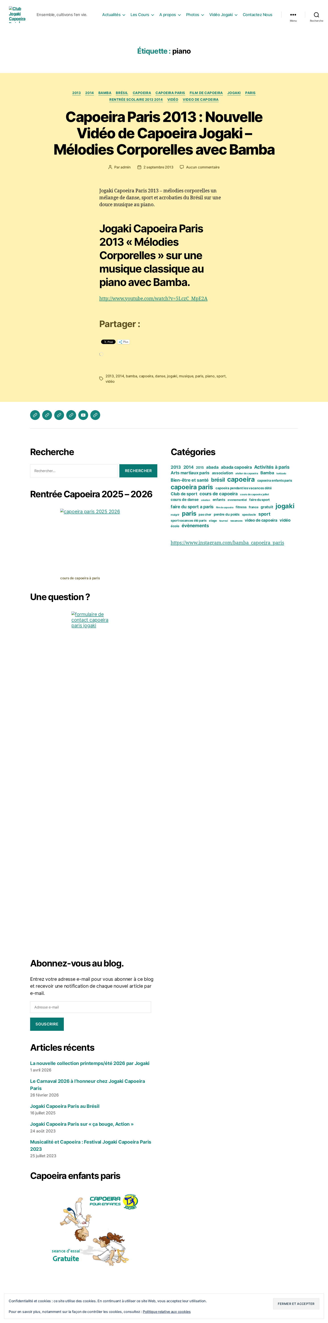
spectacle (249, 514)
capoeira (142, 93)
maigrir (175, 514)
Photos (192, 14)
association (222, 473)
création (205, 500)
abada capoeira (236, 467)
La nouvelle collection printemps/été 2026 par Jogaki (89, 1063)
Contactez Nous (257, 14)
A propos (167, 14)
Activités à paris (271, 467)
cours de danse (185, 499)
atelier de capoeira (246, 473)
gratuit (267, 507)
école (175, 526)
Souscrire (46, 1024)
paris (250, 93)
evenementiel (237, 500)
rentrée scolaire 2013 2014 (136, 100)
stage (213, 520)
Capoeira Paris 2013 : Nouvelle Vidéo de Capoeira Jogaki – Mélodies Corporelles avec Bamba (164, 133)
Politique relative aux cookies (167, 1311)
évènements (195, 525)
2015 (200, 468)
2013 (76, 93)
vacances (236, 520)
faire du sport (259, 500)
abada (212, 467)
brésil (122, 93)
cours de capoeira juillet (254, 494)
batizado (281, 473)
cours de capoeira (218, 493)
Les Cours (140, 14)
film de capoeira (206, 93)
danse (160, 376)
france (253, 507)
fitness (241, 507)
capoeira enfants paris (274, 481)
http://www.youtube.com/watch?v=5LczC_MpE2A (153, 299)
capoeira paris (170, 93)
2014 (89, 93)
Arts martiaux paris (190, 472)
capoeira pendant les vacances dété (244, 488)
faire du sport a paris (192, 506)
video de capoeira (200, 100)
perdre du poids (227, 514)
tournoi (223, 520)
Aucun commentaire (202, 167)
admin (125, 167)
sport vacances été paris (189, 520)
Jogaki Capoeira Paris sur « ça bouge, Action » (82, 1124)
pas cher (205, 514)
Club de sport (184, 493)
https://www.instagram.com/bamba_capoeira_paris (227, 543)
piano (210, 376)
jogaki (234, 93)
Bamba (105, 93)
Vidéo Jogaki (221, 14)
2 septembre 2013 (158, 167)
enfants (219, 500)
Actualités (111, 14)
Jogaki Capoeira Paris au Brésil (65, 1106)
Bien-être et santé (190, 480)
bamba (131, 376)
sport (221, 376)
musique (186, 376)
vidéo (173, 100)
